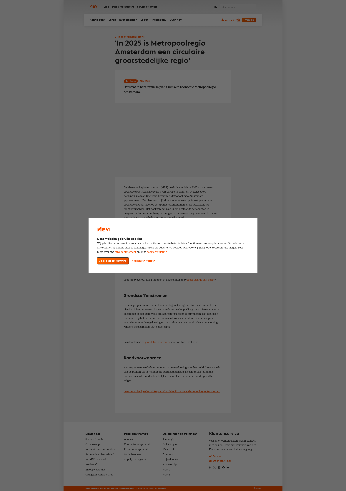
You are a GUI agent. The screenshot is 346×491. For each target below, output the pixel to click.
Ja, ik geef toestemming (113, 261)
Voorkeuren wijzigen (143, 261)
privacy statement (125, 251)
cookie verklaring (157, 251)
